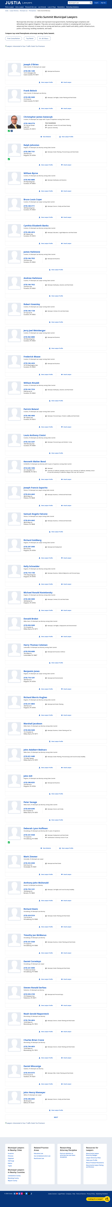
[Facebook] (19, 1194)
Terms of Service (81, 1193)
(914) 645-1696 (29, 468)
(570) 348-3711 (29, 206)
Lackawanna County (14, 1176)
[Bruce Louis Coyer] (14, 204)
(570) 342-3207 (29, 442)
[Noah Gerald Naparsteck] (14, 1018)
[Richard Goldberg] (14, 545)
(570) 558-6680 (29, 651)
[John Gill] (14, 781)
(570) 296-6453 (29, 1099)
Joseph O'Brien (31, 64)
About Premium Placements (95, 1163)
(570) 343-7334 (29, 389)
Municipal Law (23, 10)
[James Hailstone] (14, 257)
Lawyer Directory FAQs (93, 1158)
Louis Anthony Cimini (35, 435)
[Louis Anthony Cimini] (14, 440)
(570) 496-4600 (29, 415)
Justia (6, 10)
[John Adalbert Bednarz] (14, 754)
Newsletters (61, 7)
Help (73, 1193)
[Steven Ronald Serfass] (14, 992)
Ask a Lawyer (19, 7)
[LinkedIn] (15, 1194)
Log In (96, 2)
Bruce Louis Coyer (33, 199)
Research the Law (30, 7)
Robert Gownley (32, 304)
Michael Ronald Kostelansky (38, 592)
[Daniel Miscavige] (14, 1071)
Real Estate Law (39, 1158)
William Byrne (31, 173)
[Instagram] (22, 1194)
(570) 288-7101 (29, 151)
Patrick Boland (31, 409)
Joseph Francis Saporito (35, 487)
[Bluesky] (26, 1194)
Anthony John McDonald (36, 882)
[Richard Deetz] (14, 914)
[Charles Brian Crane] (14, 1045)
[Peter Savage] (14, 807)
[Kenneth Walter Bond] (14, 466)
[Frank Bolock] (14, 95)
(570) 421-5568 (29, 835)
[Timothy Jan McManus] (14, 940)
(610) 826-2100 (29, 994)
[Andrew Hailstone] (14, 283)
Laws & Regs (52, 7)
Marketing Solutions (72, 7)
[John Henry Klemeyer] (14, 1097)
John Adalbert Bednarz (35, 749)
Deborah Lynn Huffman (36, 828)
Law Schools (42, 7)
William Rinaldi (31, 382)
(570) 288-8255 (29, 782)
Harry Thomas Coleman (36, 644)
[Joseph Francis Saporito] (14, 492)
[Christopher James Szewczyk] (14, 122)
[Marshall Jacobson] (14, 728)
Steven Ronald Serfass (35, 987)
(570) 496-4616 (29, 232)
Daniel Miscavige (32, 1066)
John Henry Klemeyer (34, 1092)
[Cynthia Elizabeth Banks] (14, 230)
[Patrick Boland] (14, 414)
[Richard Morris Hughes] (14, 702)
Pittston (10, 1156)
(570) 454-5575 (29, 1073)
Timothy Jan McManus (35, 935)
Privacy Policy (91, 1193)
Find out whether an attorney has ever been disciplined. (67, 1155)
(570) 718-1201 (29, 678)
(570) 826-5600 (29, 625)
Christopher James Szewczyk (38, 116)
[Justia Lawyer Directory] (13, 2)
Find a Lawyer (9, 7)
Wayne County (12, 1181)
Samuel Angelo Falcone (35, 513)
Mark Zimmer (30, 856)
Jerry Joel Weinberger (35, 330)
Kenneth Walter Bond (35, 461)
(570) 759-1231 (29, 889)
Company (68, 1193)
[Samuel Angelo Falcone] (14, 519)
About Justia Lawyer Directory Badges (92, 1154)
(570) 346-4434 (29, 363)
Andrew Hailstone (33, 278)
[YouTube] (17, 1194)
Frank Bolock (30, 90)
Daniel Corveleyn (32, 961)
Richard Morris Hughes (35, 697)
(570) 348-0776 (29, 123)
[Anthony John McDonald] (14, 887)
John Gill (28, 776)
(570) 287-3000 (29, 547)
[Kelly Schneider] (14, 571)
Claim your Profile (91, 1160)
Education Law (38, 1153)
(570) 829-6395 (29, 809)
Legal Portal (61, 1193)
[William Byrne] (14, 178)
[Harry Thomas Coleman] (14, 650)
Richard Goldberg (32, 540)
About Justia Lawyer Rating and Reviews (94, 1166)
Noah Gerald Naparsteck (36, 1013)
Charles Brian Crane (34, 1040)
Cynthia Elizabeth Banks (36, 225)
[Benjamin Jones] (14, 676)
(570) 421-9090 (29, 968)
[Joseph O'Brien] (14, 69)
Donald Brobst (31, 618)
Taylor (10, 1166)
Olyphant (11, 1158)
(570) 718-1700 (29, 573)
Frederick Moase (32, 356)
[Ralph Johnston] (14, 150)
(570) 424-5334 (29, 915)
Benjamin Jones (32, 671)
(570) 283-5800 (29, 599)
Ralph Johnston (31, 145)
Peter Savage (30, 802)
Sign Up (103, 2)
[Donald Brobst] (14, 623)
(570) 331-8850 (29, 704)
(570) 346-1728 (29, 311)
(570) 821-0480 (29, 756)
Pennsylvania (32, 10)
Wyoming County (13, 1178)
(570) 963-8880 (29, 180)
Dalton (10, 1163)
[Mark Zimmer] (14, 861)
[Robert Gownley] (14, 309)
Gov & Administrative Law (42, 1156)
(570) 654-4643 (29, 494)
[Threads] (24, 1194)
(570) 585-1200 (29, 71)
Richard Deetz (31, 909)
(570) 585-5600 (29, 97)
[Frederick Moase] (14, 361)
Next (56, 1117)
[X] (29, 1194)
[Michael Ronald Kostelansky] (14, 597)
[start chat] (107, 1199)
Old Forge (11, 1161)
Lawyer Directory (14, 10)
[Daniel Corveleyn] (14, 966)
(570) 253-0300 (29, 863)
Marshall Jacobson (33, 723)
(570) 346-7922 (29, 258)
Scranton (11, 1153)
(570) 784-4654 (29, 1020)
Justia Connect (52, 1193)
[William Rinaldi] (14, 388)
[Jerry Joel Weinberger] (14, 335)
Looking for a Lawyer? (95, 1199)
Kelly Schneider (32, 566)
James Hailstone (32, 251)
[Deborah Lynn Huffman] (14, 833)
